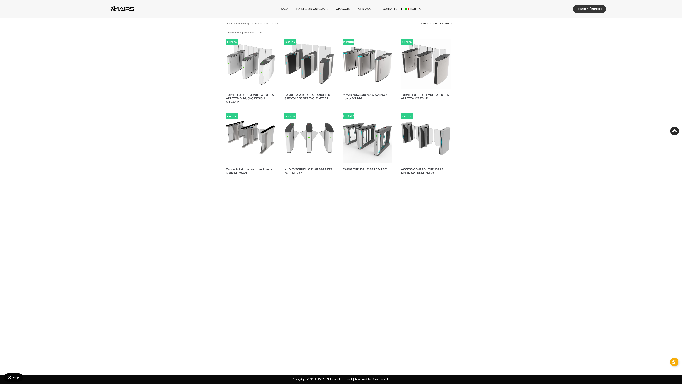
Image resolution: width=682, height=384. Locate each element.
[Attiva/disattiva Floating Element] (674, 362)
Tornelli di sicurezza (310, 9)
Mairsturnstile (380, 379)
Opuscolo (343, 9)
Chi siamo (365, 9)
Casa (284, 9)
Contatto (390, 9)
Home (229, 23)
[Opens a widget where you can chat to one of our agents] (13, 377)
